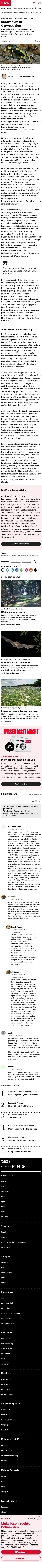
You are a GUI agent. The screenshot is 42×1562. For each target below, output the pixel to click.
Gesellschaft (6, 1191)
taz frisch (4, 1384)
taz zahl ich (5, 1308)
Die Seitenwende (7, 1273)
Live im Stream (7, 1420)
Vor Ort (4, 1415)
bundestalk (5, 1339)
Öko (2, 1186)
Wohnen (4, 1237)
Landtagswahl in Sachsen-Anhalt (13, 1242)
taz (6, 1161)
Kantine (4, 1482)
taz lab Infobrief (7, 1394)
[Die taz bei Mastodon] (13, 1167)
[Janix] (3, 1033)
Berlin (3, 1207)
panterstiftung (6, 1318)
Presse (3, 1283)
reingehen (5, 1364)
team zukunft (6, 1379)
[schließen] (39, 1518)
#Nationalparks (23, 555)
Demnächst (5, 1410)
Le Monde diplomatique (10, 1456)
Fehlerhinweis (26, 562)
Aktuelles (4, 1263)
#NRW (14, 555)
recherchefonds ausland (10, 1313)
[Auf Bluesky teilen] (12, 570)
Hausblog (5, 1268)
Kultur (3, 1197)
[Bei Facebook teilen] (17, 570)
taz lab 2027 (5, 1430)
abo (2, 1298)
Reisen (3, 1477)
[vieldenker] (3, 897)
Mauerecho (5, 1354)
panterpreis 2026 (7, 1323)
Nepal (3, 1232)
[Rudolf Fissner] (8, 927)
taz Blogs (4, 1446)
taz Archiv (5, 1461)
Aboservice (5, 1512)
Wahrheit (4, 1217)
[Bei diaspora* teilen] (26, 570)
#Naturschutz (5, 555)
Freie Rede (5, 1359)
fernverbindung (7, 1344)
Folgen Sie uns (6, 1166)
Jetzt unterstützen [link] (21, 544)
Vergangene (5, 1425)
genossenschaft (7, 1303)
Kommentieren (15, 562)
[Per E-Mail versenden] (2, 570)
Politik (3, 1181)
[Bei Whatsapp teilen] (21, 570)
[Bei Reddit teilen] (31, 570)
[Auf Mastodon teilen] (7, 570)
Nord (3, 1212)
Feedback (5, 1507)
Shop (3, 1487)
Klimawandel (6, 1247)
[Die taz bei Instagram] (23, 1167)
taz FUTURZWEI (7, 1451)
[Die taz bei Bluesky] (18, 1167)
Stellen (4, 1278)
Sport (3, 1202)
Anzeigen (4, 1492)
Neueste (32, 794)
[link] (3, 8)
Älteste (38, 794)
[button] (39, 3)
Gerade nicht (31, 1518)
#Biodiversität (33, 555)
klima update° (6, 1349)
